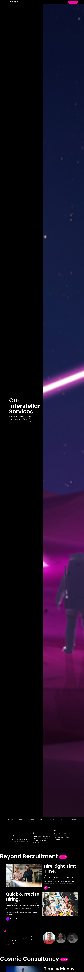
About (29, 2)
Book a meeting (14, 919)
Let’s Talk (50, 887)
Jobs (41, 2)
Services (35, 2)
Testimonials (53, 2)
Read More (15, 941)
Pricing (46, 2)
